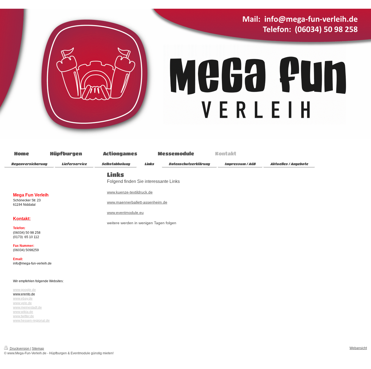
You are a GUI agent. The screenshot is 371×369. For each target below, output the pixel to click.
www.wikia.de (23, 312)
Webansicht (358, 348)
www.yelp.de (22, 303)
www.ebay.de (23, 298)
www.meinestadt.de (27, 307)
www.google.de (24, 290)
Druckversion (19, 348)
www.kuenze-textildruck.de (130, 192)
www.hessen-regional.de (31, 320)
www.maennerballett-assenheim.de (137, 202)
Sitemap (38, 348)
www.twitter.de (23, 316)
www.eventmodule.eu (125, 212)
